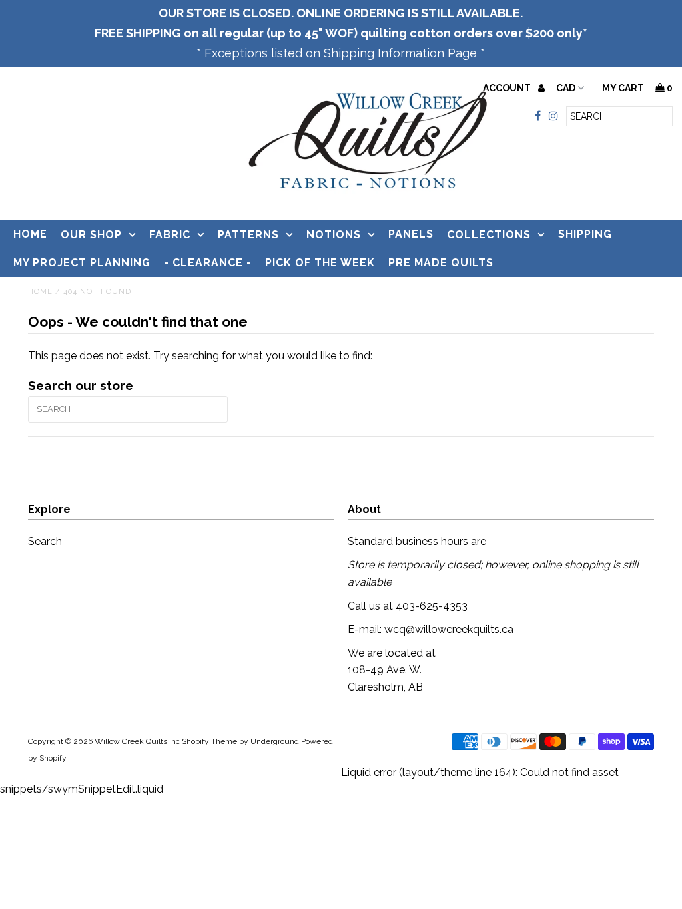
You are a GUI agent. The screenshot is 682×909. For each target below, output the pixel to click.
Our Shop (91, 234)
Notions (333, 234)
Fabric (169, 234)
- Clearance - (208, 262)
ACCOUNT (508, 88)
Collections (489, 234)
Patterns (248, 234)
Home (30, 234)
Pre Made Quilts (441, 262)
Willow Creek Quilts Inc (137, 741)
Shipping (585, 234)
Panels (411, 234)
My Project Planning (82, 262)
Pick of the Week (320, 262)
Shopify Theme (209, 741)
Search (45, 541)
